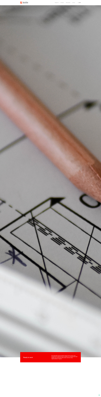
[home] (24, 3)
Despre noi (56, 2)
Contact (73, 2)
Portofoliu (62, 2)
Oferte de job (68, 2)
